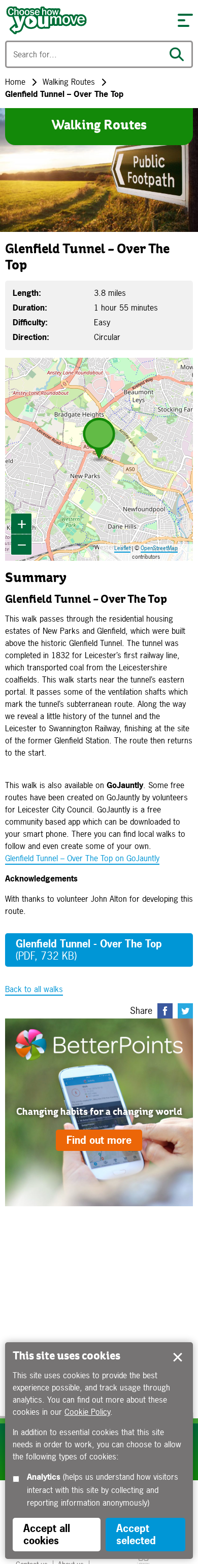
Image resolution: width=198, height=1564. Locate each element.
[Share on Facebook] (165, 1010)
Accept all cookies (46, 1534)
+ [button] (21, 523)
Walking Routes (69, 81)
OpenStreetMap (159, 548)
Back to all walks (34, 989)
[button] (185, 20)
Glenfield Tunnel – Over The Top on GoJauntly (82, 858)
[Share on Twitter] (185, 1010)
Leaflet (122, 548)
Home (15, 81)
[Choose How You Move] (86, 20)
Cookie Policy (87, 1411)
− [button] (21, 544)
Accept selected (177, 1357)
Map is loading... (97, 459)
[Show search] (179, 54)
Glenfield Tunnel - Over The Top (89, 950)
